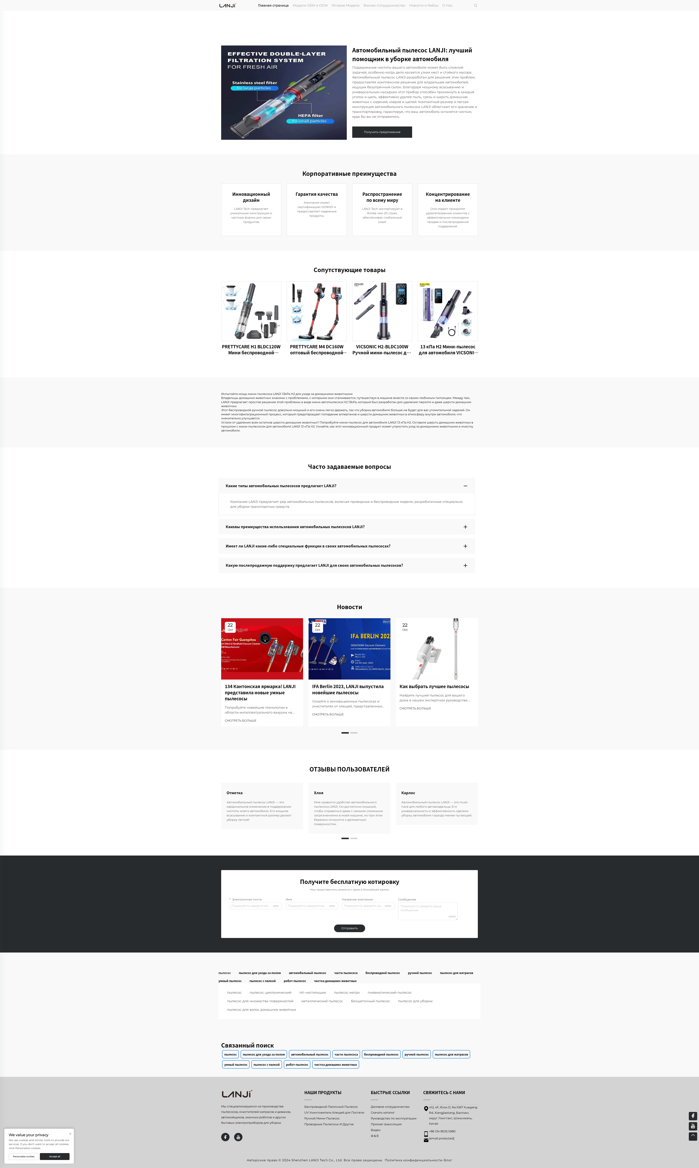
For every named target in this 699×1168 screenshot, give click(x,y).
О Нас (447, 5)
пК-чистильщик (312, 993)
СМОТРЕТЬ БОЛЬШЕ (240, 720)
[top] (693, 1136)
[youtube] (238, 1137)
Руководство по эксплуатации (393, 1118)
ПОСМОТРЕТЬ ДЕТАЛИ (251, 311)
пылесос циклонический (270, 993)
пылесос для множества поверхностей (260, 1001)
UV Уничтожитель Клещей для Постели (334, 1112)
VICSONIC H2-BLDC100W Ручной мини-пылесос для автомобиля (382, 349)
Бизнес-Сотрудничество (384, 5)
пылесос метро (347, 993)
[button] (345, 733)
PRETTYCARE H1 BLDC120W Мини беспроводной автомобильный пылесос (251, 349)
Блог (448, 1160)
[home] (227, 5)
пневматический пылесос (390, 993)
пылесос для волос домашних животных (261, 1010)
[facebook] (225, 1137)
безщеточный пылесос (370, 1001)
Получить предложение (382, 132)
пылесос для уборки (415, 1001)
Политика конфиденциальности (413, 1160)
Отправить (349, 928)
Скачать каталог (383, 1112)
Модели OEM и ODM (310, 5)
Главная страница (273, 5)
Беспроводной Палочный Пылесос (331, 1106)
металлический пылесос (322, 1001)
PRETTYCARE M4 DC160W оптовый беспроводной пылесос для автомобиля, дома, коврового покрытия (317, 349)
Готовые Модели (346, 5)
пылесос (234, 993)
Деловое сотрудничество (390, 1106)
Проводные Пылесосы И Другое (329, 1124)
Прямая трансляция (386, 1124)
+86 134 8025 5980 (442, 1131)
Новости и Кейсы (423, 5)
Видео (375, 1130)
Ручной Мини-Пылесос (322, 1118)
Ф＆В (375, 1136)
